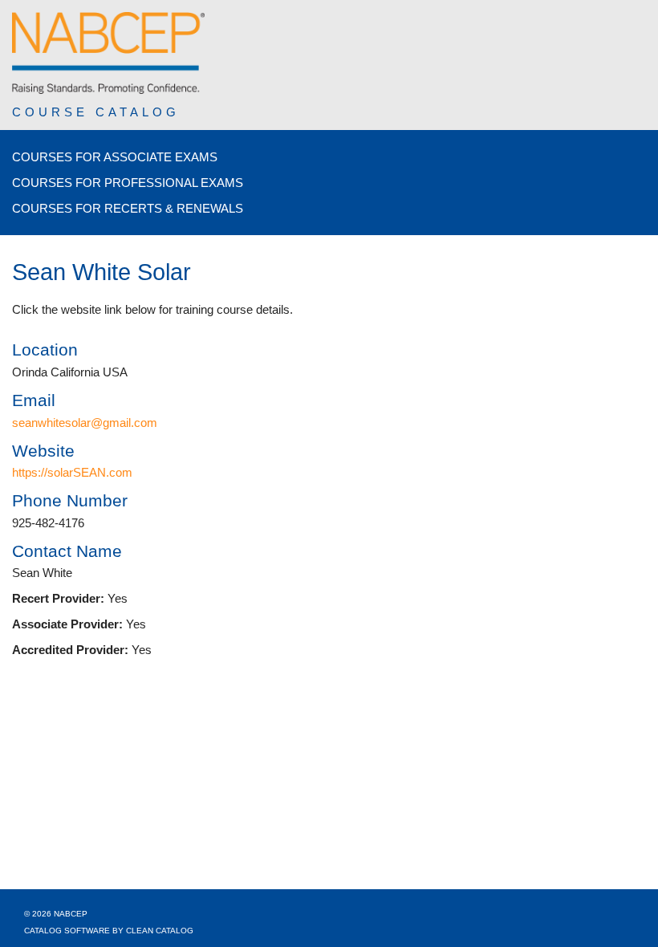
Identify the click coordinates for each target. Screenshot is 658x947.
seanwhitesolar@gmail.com (84, 422)
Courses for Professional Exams (127, 182)
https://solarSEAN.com (72, 472)
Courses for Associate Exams (114, 157)
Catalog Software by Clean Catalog (108, 930)
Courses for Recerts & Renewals (127, 208)
